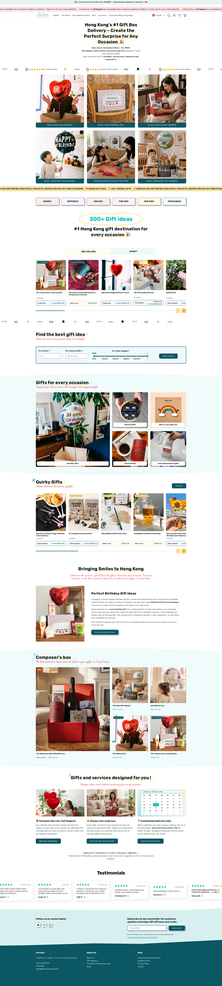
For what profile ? (74, 351)
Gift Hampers (92, 961)
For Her (123, 201)
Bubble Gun (171, 293)
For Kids (149, 201)
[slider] (94, 356)
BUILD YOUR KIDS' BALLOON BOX (60, 154)
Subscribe (177, 928)
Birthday (72, 201)
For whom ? (44, 351)
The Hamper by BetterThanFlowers (50, 754)
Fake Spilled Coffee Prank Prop (114, 534)
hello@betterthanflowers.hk (47, 969)
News (89, 967)
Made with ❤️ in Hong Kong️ (68, 981)
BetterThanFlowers (42, 981)
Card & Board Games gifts (168, 463)
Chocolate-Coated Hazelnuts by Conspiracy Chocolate (82, 294)
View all (179, 486)
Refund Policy (94, 981)
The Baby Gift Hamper (122, 706)
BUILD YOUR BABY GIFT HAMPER (162, 154)
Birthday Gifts (73, 463)
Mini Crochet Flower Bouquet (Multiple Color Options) (178, 535)
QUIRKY (47, 201)
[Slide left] (178, 311)
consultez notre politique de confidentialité (142, 937)
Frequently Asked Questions (149, 958)
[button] (66, 15)
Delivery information (150, 841)
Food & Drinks (130, 463)
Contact (141, 967)
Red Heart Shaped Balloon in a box (115, 293)
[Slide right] (184, 311)
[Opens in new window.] (9, 897)
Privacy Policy (143, 964)
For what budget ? (121, 351)
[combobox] (158, 15)
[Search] (169, 15)
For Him (98, 201)
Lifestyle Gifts (130, 425)
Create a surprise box (105, 632)
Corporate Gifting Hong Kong (98, 964)
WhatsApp (40, 966)
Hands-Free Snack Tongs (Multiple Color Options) (50, 535)
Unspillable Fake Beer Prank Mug (147, 534)
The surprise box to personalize (49, 293)
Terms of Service (83, 981)
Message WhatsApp (48, 841)
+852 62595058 (42, 963)
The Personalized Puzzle (144, 293)
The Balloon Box (119, 754)
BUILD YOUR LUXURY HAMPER (162, 98)
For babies (174, 201)
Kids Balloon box (157, 706)
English (159, 15)
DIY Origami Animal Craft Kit (80, 534)
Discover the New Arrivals (102, 841)
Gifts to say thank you (168, 425)
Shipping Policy (144, 961)
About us (90, 958)
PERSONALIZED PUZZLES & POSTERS (111, 154)
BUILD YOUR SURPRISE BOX (111, 98)
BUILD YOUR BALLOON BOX (60, 98)
